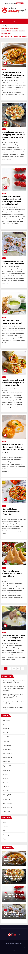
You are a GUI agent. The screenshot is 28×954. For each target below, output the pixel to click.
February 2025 (7, 795)
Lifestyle (5, 826)
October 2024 (6, 811)
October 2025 (6, 761)
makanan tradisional (5, 30)
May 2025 (5, 782)
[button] (25, 21)
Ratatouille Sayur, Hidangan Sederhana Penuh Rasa (11, 511)
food (9, 33)
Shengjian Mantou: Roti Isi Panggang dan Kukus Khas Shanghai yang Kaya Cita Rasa (13, 688)
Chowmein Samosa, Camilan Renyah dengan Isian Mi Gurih (12, 573)
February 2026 (7, 745)
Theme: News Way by (11, 943)
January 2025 (6, 799)
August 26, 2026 (8, 142)
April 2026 (6, 737)
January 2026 (6, 749)
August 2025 (6, 770)
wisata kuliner (15, 30)
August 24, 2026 (8, 266)
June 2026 (6, 728)
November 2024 (7, 807)
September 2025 (7, 766)
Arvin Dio (18, 326)
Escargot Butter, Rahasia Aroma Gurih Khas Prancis (13, 914)
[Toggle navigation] (14, 21)
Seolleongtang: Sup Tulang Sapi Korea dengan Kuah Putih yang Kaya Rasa (13, 637)
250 (18, 668)
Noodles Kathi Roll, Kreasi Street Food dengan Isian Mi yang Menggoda (13, 382)
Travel (4, 839)
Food (4, 69)
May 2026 (5, 732)
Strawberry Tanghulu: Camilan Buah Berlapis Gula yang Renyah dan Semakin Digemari (13, 696)
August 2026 (6, 720)
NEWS (17, 947)
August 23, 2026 (8, 517)
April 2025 (6, 786)
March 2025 (6, 790)
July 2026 (5, 724)
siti (17, 80)
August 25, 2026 (8, 207)
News (4, 830)
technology (21, 30)
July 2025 (5, 774)
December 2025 (7, 753)
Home (4, 947)
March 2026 (6, 741)
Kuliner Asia (4, 33)
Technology (6, 835)
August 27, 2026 (8, 80)
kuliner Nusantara (14, 28)
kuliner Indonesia (5, 28)
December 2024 (7, 803)
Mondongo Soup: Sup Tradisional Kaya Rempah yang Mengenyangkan (13, 75)
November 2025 (7, 757)
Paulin (17, 266)
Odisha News (19, 943)
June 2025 (6, 778)
